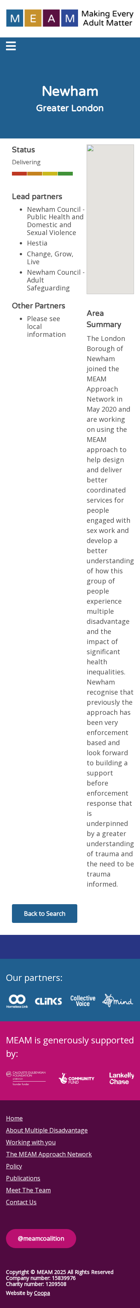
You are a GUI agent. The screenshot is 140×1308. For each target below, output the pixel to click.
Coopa (42, 1292)
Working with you (31, 1142)
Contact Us (21, 1202)
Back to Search (44, 913)
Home (14, 1118)
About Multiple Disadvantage (47, 1130)
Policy (14, 1166)
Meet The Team (28, 1190)
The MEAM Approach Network (49, 1154)
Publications (23, 1178)
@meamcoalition (41, 1238)
